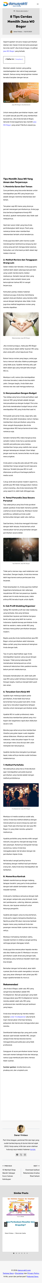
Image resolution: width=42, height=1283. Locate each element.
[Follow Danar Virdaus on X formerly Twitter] (21, 1154)
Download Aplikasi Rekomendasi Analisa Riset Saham (31, 1171)
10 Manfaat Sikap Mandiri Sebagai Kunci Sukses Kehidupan (9, 1173)
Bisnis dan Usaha (20, 1233)
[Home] (14, 11)
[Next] (36, 1224)
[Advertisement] (21, 152)
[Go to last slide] (5, 1224)
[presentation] (20, 1207)
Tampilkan (19, 59)
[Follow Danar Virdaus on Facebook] (17, 1154)
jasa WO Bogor (8, 51)
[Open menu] (38, 4)
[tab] (13, 1253)
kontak (32, 1150)
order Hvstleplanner (18, 1017)
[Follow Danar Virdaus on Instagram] (25, 1154)
